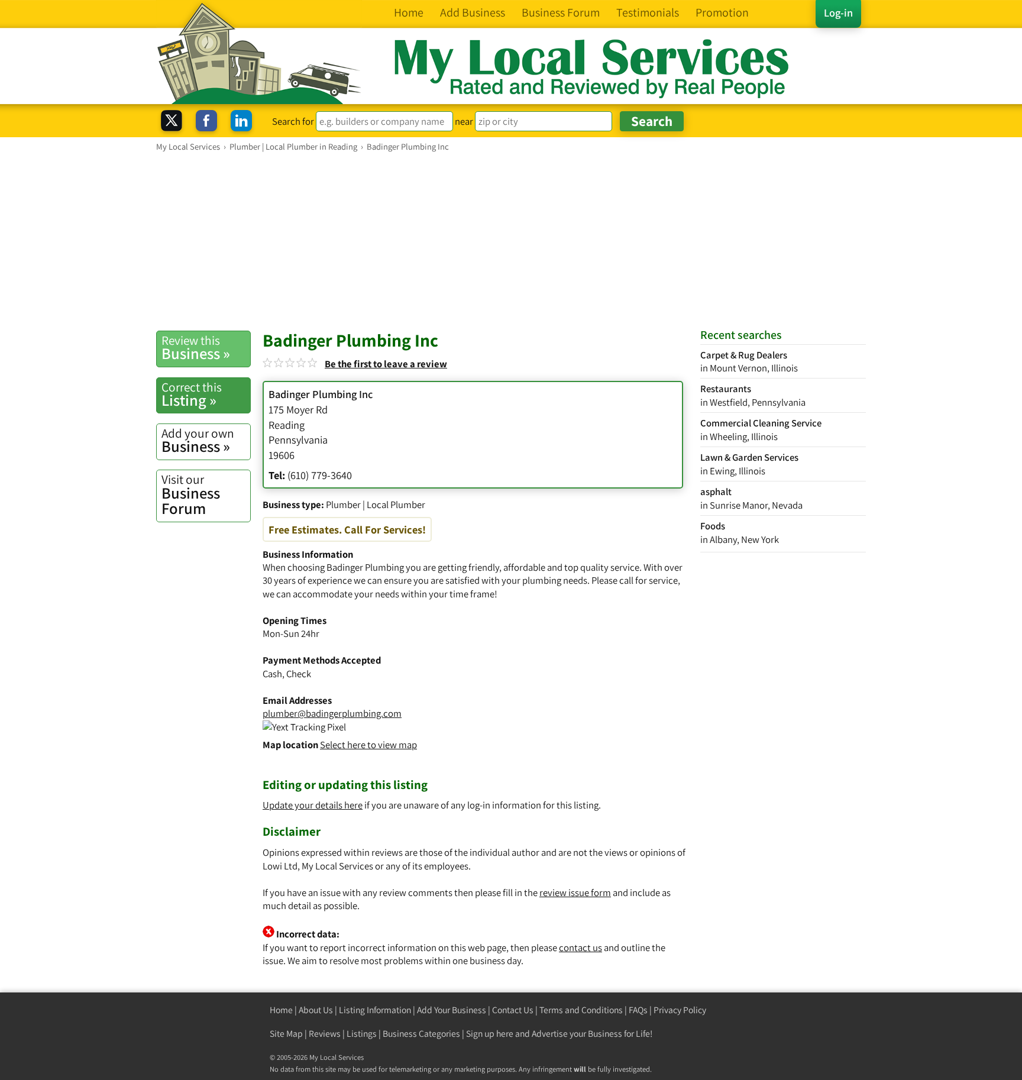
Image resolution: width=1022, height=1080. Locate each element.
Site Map (286, 1033)
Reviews (325, 1033)
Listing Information (375, 1010)
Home (281, 1010)
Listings (362, 1033)
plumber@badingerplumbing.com (332, 713)
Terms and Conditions (581, 1010)
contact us (580, 947)
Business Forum (190, 495)
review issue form (575, 892)
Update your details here (313, 804)
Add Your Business (451, 1010)
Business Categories (421, 1033)
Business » (195, 348)
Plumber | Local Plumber (375, 504)
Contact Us (512, 1010)
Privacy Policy (680, 1010)
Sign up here (489, 1033)
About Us (316, 1010)
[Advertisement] (511, 241)
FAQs (638, 1010)
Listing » (191, 394)
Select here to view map (368, 744)
